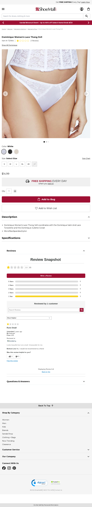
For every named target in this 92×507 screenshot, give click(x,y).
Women (9, 29)
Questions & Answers (18, 381)
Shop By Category (11, 413)
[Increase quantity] (15, 191)
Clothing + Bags (9, 437)
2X (28, 164)
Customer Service (11, 450)
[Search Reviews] (82, 310)
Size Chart (86, 158)
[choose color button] (4, 151)
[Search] (86, 16)
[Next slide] (88, 23)
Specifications (11, 238)
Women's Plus (32, 29)
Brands (5, 430)
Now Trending (8, 441)
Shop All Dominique (9, 45)
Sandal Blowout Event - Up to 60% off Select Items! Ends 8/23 (46, 23)
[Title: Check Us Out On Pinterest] (14, 468)
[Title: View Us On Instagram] (9, 468)
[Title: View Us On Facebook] (4, 468)
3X (35, 164)
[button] (39, 483)
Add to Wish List (48, 208)
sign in (51, 184)
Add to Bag (48, 199)
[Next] (86, 93)
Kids (4, 427)
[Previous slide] (3, 23)
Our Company (9, 456)
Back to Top (46, 372)
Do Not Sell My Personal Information (46, 505)
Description (9, 216)
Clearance (6, 444)
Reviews (11, 251)
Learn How (85, 2)
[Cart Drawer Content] (88, 9)
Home (4, 29)
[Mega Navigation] (3, 9)
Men (4, 423)
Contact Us (58, 490)
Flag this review (12, 361)
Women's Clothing (20, 29)
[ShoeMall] (46, 9)
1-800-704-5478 (48, 490)
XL (22, 164)
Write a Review (46, 276)
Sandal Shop (7, 434)
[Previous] (5, 93)
